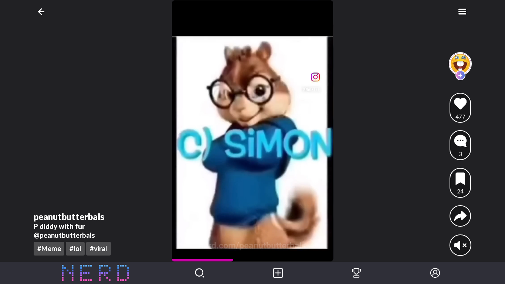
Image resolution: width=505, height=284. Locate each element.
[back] (43, 12)
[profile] (460, 63)
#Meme (49, 248)
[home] (95, 273)
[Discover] (199, 273)
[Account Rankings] (356, 273)
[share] (460, 216)
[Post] (278, 273)
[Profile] (435, 273)
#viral (98, 248)
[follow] (460, 75)
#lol (75, 248)
